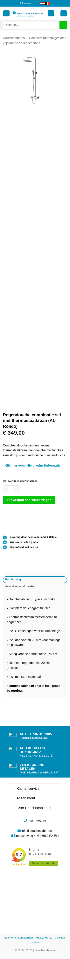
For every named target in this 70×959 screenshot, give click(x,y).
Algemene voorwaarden (18, 937)
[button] (51, 13)
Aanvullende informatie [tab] (19, 586)
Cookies (60, 937)
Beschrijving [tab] (13, 579)
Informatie (25, 3)
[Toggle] (12, 789)
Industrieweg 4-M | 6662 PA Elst (37, 835)
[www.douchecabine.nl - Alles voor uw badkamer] (29, 13)
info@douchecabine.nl (36, 830)
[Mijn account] (6, 13)
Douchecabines (14, 38)
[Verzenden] (63, 25)
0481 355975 (37, 821)
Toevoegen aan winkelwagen (29, 500)
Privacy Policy (43, 937)
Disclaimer (35, 942)
